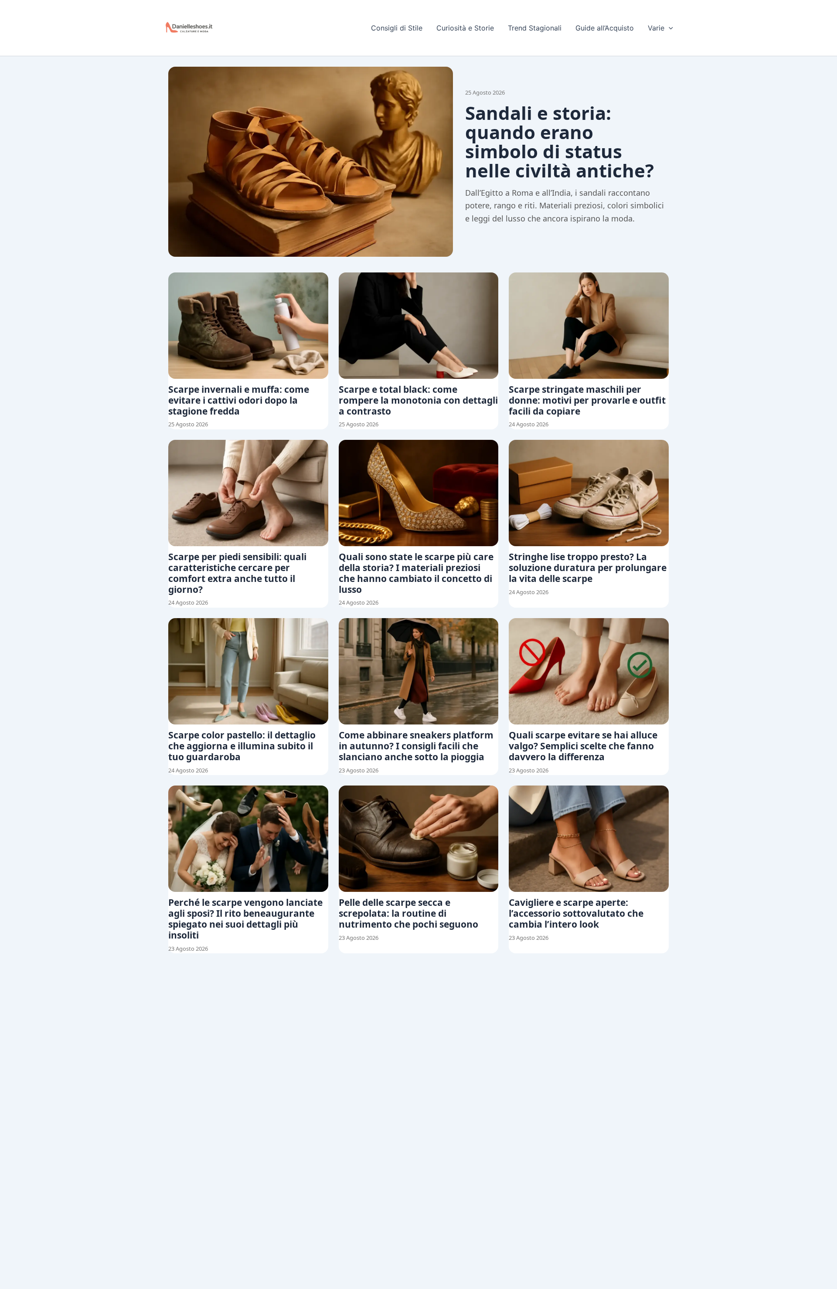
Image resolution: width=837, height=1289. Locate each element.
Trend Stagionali (534, 28)
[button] (668, 27)
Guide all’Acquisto (604, 28)
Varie (656, 28)
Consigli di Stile (396, 28)
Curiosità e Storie (465, 28)
